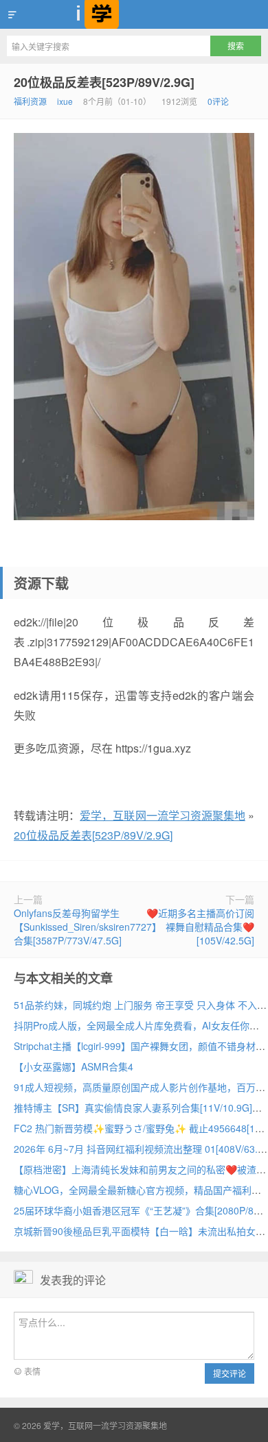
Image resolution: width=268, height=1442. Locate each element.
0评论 (218, 101)
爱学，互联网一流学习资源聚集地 (134, 14)
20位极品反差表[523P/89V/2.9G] (104, 82)
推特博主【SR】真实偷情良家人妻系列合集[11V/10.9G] (133, 1107)
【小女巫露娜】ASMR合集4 (73, 1066)
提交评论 (229, 1373)
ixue (65, 101)
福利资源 (30, 101)
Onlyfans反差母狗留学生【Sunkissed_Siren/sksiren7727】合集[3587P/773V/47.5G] (87, 926)
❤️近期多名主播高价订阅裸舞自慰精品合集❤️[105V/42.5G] (200, 926)
